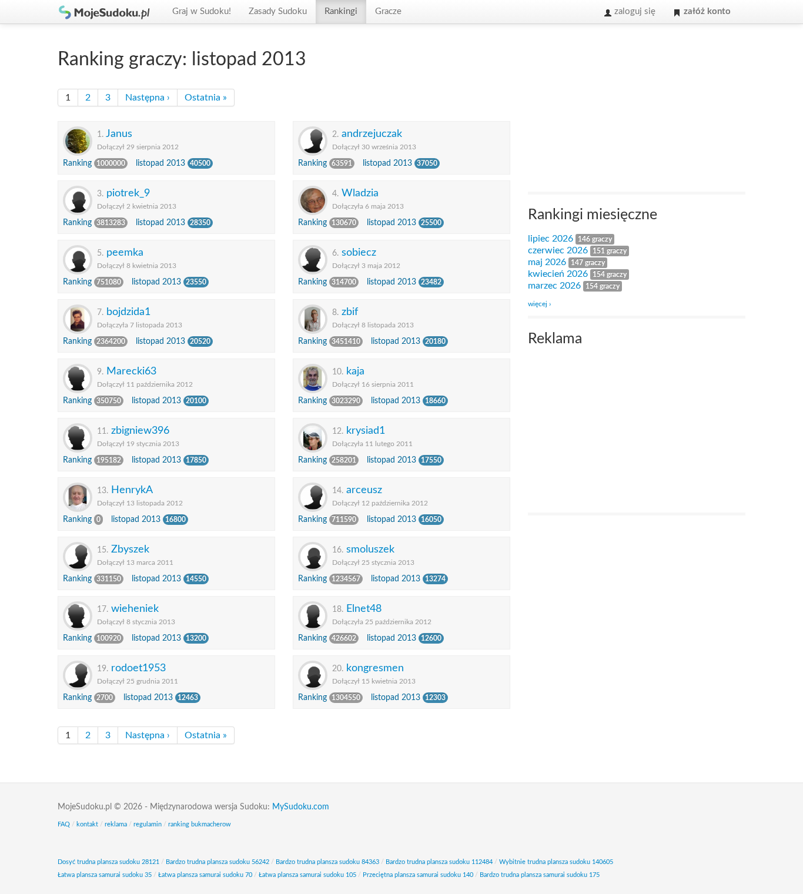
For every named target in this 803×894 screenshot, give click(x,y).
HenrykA (132, 490)
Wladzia (360, 193)
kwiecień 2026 (558, 274)
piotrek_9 (128, 193)
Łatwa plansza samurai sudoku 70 (205, 875)
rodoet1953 (138, 668)
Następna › (147, 97)
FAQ (64, 824)
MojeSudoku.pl (104, 12)
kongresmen (375, 668)
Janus (119, 134)
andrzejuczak (372, 134)
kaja (355, 371)
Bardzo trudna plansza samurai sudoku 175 (540, 875)
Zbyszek (130, 549)
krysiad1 (365, 431)
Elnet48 (364, 609)
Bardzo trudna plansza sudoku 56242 (217, 862)
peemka (124, 252)
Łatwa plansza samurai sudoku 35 (105, 875)
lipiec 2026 (550, 238)
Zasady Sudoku (278, 11)
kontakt (87, 824)
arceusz (364, 490)
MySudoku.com (300, 807)
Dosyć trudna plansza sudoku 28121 (108, 862)
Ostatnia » (206, 97)
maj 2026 (547, 262)
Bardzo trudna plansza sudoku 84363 (327, 862)
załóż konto (706, 11)
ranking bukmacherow (199, 824)
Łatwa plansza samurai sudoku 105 (307, 875)
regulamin (147, 824)
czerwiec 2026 (558, 250)
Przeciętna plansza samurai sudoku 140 (418, 875)
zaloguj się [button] (633, 11)
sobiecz (359, 252)
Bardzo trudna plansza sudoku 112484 (439, 862)
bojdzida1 (128, 312)
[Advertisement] (616, 109)
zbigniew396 (140, 431)
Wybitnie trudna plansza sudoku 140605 (556, 862)
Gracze (388, 11)
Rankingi (340, 11)
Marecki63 (131, 371)
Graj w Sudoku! (201, 11)
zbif (350, 312)
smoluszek (370, 549)
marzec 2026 (554, 285)
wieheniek (135, 609)
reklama (116, 824)
